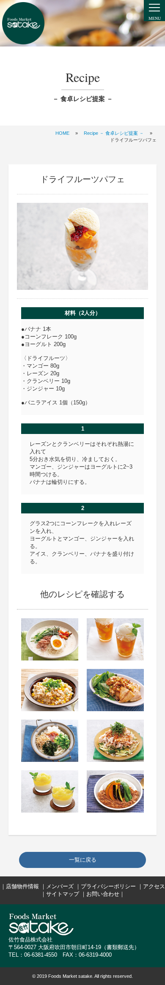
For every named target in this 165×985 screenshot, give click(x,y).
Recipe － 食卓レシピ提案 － (114, 133)
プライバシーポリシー (108, 886)
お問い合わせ (102, 894)
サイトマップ (62, 894)
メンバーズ (60, 886)
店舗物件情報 (22, 886)
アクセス (154, 886)
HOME (62, 133)
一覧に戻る (82, 860)
